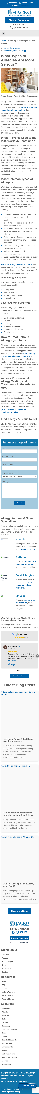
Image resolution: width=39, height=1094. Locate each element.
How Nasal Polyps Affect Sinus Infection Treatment (18, 740)
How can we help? (9, 473)
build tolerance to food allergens (24, 585)
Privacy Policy (7, 1081)
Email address (7, 465)
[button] (3, 33)
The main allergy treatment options (17, 264)
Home (3, 41)
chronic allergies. (27, 549)
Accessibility (21, 1081)
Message (5, 482)
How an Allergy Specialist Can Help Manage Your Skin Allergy (18, 814)
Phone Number (7, 456)
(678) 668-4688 (7, 409)
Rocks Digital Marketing (10, 1092)
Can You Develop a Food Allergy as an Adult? (18, 885)
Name (4, 448)
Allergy (23, 51)
